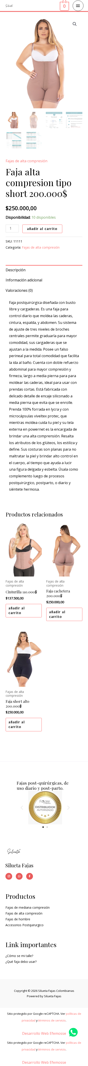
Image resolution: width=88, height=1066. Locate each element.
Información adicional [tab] (24, 280)
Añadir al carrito (42, 229)
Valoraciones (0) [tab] (19, 290)
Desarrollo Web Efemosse (44, 1033)
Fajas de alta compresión (26, 160)
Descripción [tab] (15, 269)
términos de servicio (52, 1020)
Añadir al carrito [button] (17, 610)
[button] (75, 24)
